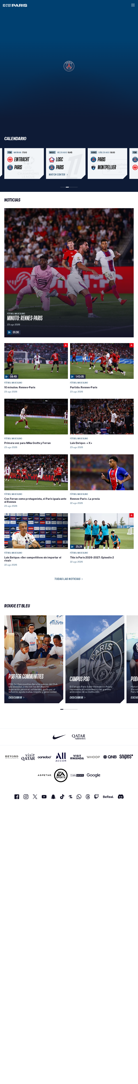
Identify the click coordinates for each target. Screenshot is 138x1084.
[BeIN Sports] (77, 775)
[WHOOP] (93, 757)
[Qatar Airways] (78, 736)
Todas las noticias (67, 578)
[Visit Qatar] (28, 757)
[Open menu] (133, 5)
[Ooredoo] (44, 757)
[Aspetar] (44, 775)
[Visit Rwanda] (77, 757)
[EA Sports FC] (61, 775)
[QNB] (110, 757)
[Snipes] (126, 757)
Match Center (57, 174)
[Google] (93, 775)
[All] (61, 757)
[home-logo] (15, 5)
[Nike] (59, 736)
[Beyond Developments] (12, 757)
